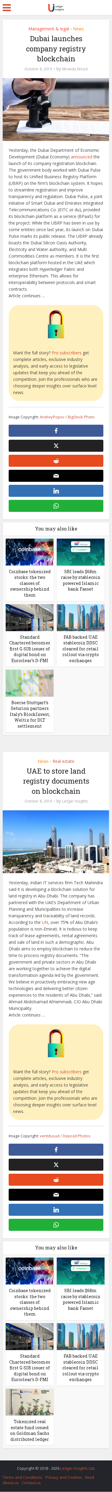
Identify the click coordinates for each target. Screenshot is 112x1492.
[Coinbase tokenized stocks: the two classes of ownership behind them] (29, 551)
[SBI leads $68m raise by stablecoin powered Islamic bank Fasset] (81, 551)
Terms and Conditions (22, 1477)
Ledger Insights (75, 801)
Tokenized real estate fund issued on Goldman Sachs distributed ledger (29, 1430)
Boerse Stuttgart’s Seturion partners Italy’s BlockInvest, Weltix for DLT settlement (30, 714)
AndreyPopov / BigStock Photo (67, 417)
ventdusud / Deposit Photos (65, 1136)
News (78, 29)
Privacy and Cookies (63, 1477)
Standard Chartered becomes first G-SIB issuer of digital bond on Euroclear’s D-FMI (29, 648)
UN (45, 922)
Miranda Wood (75, 69)
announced (81, 157)
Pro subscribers (67, 353)
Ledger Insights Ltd (77, 1468)
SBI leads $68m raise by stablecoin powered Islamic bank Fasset (80, 580)
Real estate (63, 761)
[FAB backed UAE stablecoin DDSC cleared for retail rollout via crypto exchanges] (81, 617)
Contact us (31, 1482)
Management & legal (48, 29)
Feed (89, 1477)
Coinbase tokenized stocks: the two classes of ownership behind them (30, 583)
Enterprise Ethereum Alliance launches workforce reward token (53, 1465)
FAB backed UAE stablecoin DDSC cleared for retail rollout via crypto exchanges (80, 648)
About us (11, 1482)
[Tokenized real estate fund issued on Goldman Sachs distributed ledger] (29, 1402)
